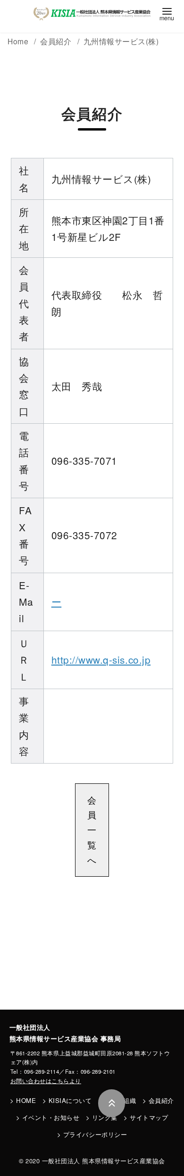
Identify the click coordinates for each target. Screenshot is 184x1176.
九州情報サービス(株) (121, 41)
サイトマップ (149, 1117)
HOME (26, 1100)
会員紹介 (161, 1100)
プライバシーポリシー (95, 1134)
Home (19, 41)
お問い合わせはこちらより (45, 1081)
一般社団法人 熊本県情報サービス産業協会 (103, 1160)
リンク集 (104, 1117)
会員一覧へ (92, 830)
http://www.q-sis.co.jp (101, 659)
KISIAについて (70, 1100)
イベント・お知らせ (51, 1117)
